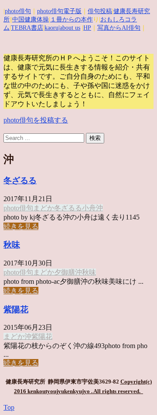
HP (87, 27)
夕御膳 (64, 272)
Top (8, 407)
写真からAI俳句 (118, 27)
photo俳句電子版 (59, 11)
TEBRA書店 (27, 27)
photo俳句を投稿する (35, 120)
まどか (43, 208)
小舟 (89, 208)
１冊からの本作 (71, 19)
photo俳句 (18, 11)
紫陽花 (15, 309)
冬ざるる (20, 180)
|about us (69, 27)
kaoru (51, 27)
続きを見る (20, 226)
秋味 (11, 244)
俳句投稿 (100, 11)
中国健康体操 (30, 19)
